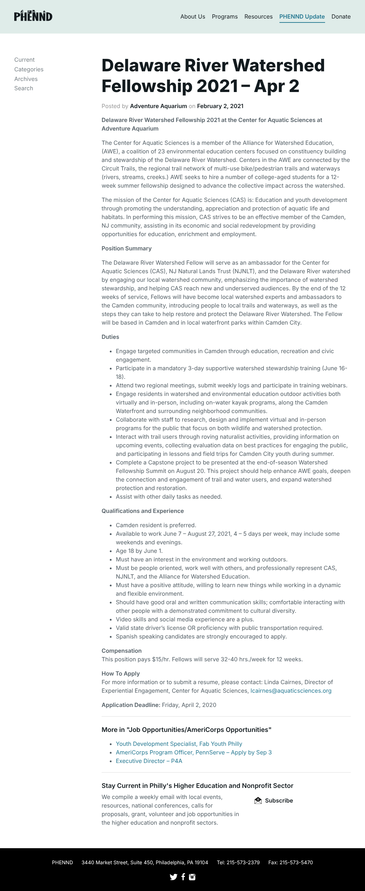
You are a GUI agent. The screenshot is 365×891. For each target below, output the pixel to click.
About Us (192, 16)
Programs (225, 16)
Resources (259, 16)
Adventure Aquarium (158, 106)
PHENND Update (302, 16)
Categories (28, 69)
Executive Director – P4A (149, 760)
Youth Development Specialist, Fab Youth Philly (179, 743)
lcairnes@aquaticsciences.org (291, 690)
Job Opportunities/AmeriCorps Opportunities (198, 730)
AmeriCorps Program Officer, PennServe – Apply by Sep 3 (194, 752)
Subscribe (278, 800)
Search (23, 88)
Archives (26, 78)
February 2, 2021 (220, 106)
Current (24, 59)
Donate (341, 16)
